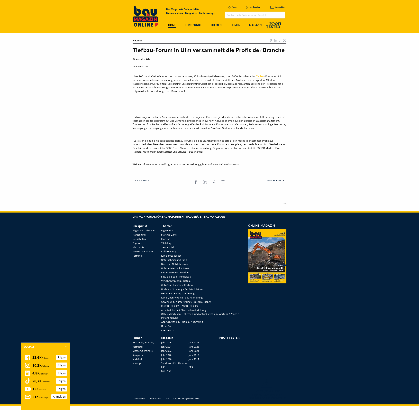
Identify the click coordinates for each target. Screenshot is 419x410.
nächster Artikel (274, 180)
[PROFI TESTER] (273, 25)
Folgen (61, 357)
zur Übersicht (143, 180)
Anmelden (59, 397)
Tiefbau (260, 76)
